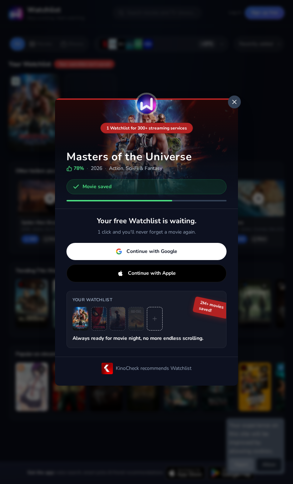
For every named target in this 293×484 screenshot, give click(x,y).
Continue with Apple (152, 273)
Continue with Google (151, 251)
